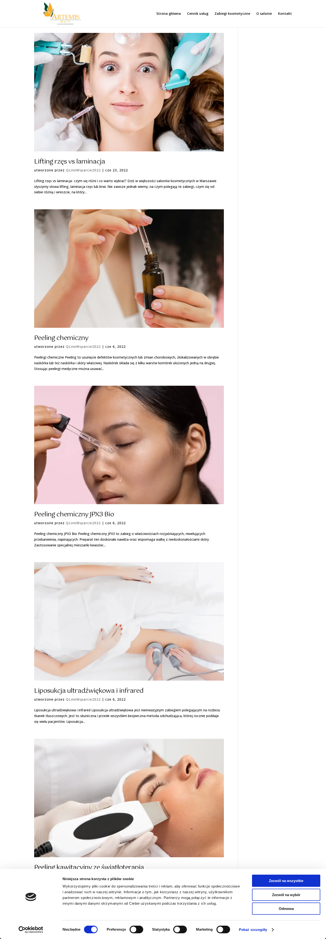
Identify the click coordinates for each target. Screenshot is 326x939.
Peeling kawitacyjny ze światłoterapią (89, 867)
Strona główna (168, 14)
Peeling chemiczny (61, 338)
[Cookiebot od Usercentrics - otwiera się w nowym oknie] (31, 929)
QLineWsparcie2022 (83, 170)
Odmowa (286, 909)
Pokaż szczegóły (253, 930)
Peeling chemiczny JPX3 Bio (74, 514)
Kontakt (285, 14)
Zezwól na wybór (286, 895)
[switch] (136, 929)
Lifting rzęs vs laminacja (69, 161)
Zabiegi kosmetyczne (232, 14)
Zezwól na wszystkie (286, 881)
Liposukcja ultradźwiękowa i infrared (88, 691)
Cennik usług (197, 14)
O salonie (264, 14)
